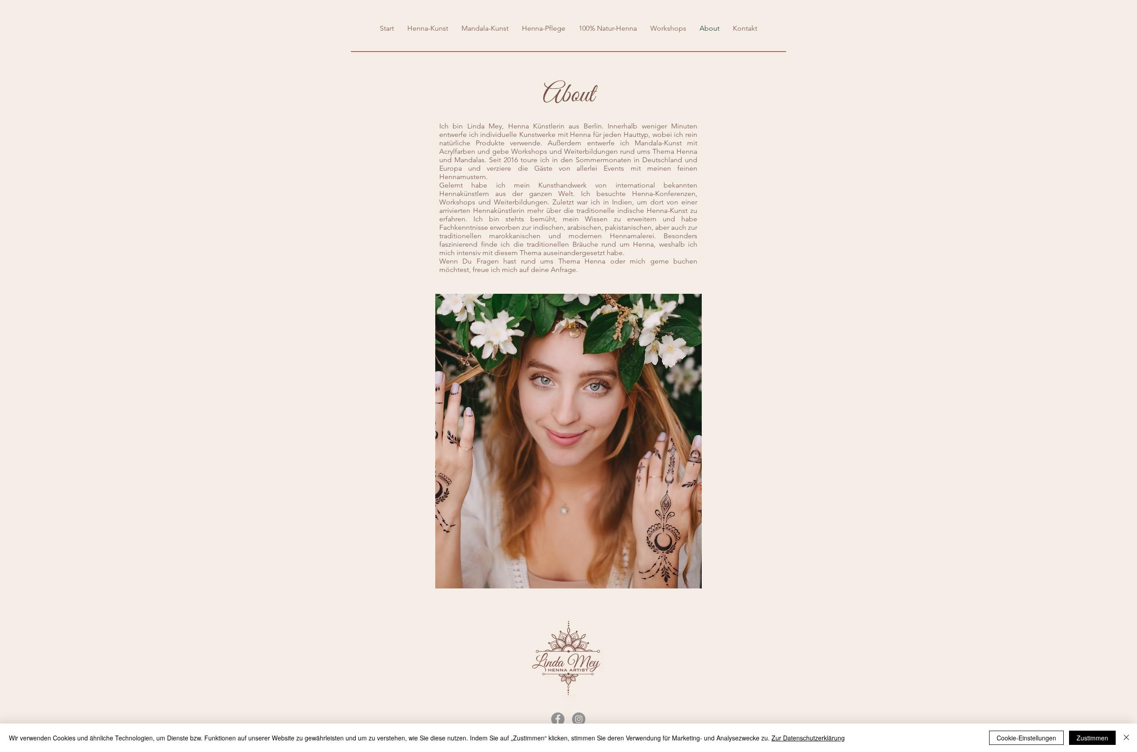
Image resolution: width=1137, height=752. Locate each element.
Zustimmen (1092, 737)
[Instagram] (578, 719)
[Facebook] (558, 719)
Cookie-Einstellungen (1026, 737)
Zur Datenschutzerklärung (808, 737)
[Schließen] (1126, 738)
